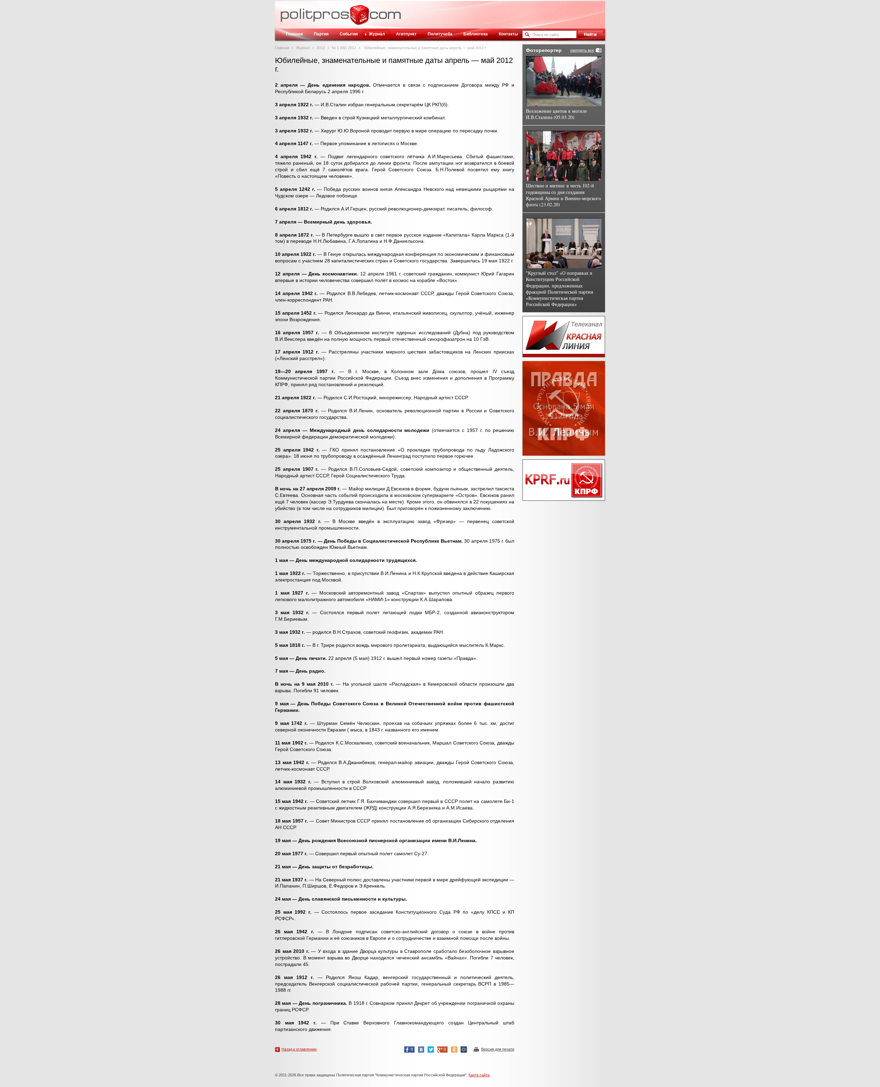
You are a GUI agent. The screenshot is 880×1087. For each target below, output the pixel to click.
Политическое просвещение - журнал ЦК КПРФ (359, 18)
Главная (294, 34)
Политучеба (440, 34)
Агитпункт (406, 34)
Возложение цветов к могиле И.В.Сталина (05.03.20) (556, 114)
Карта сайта (479, 1075)
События (349, 34)
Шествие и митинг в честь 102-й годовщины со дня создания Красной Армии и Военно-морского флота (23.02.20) (563, 195)
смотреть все (582, 50)
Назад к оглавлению (299, 1049)
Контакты (508, 34)
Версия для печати (497, 1049)
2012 (321, 48)
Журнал (377, 34)
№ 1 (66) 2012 (344, 48)
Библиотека (475, 34)
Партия (321, 34)
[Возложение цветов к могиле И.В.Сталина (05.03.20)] (564, 81)
